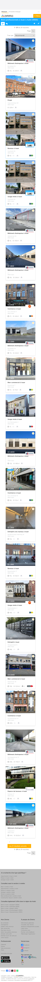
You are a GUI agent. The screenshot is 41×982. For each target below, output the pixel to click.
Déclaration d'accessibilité (21, 980)
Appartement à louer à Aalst (9, 876)
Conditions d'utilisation (7, 977)
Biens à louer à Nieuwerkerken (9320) (11, 912)
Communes (11, 980)
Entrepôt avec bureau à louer (18, 532)
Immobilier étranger (15, 11)
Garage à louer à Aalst (7, 879)
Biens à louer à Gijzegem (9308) (10, 904)
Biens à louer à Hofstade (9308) (10, 906)
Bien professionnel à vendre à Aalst (11, 896)
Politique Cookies (18, 977)
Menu (38, 16)
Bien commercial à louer (16, 382)
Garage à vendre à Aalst (8, 892)
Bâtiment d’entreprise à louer (18, 63)
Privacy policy (27, 977)
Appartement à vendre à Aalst (9, 888)
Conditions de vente (11, 978)
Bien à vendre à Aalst (7, 886)
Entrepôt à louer (13, 642)
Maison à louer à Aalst (7, 878)
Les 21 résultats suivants (18, 846)
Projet (10, 100)
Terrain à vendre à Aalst (7, 894)
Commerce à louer (14, 309)
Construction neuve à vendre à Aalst (11, 897)
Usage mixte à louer (15, 196)
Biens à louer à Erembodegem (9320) (11, 910)
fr (38, 12)
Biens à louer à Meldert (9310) (9, 908)
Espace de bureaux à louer (17, 791)
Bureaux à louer (13, 148)
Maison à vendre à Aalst (7, 890)
